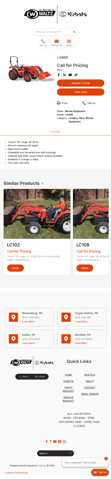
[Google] (51, 441)
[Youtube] (55, 442)
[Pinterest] (59, 442)
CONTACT (90, 387)
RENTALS (89, 374)
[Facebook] (46, 442)
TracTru (42, 465)
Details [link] (15, 268)
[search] (75, 32)
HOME (68, 374)
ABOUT (90, 381)
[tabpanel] (30, 69)
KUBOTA (68, 381)
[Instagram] (64, 442)
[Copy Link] (76, 75)
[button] (43, 43)
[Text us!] (100, 472)
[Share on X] (64, 75)
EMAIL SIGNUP (90, 393)
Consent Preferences (16, 472)
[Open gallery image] (30, 69)
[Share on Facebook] (58, 75)
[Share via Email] (70, 75)
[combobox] (55, 31)
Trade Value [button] (80, 92)
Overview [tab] (55, 131)
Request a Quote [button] (81, 83)
